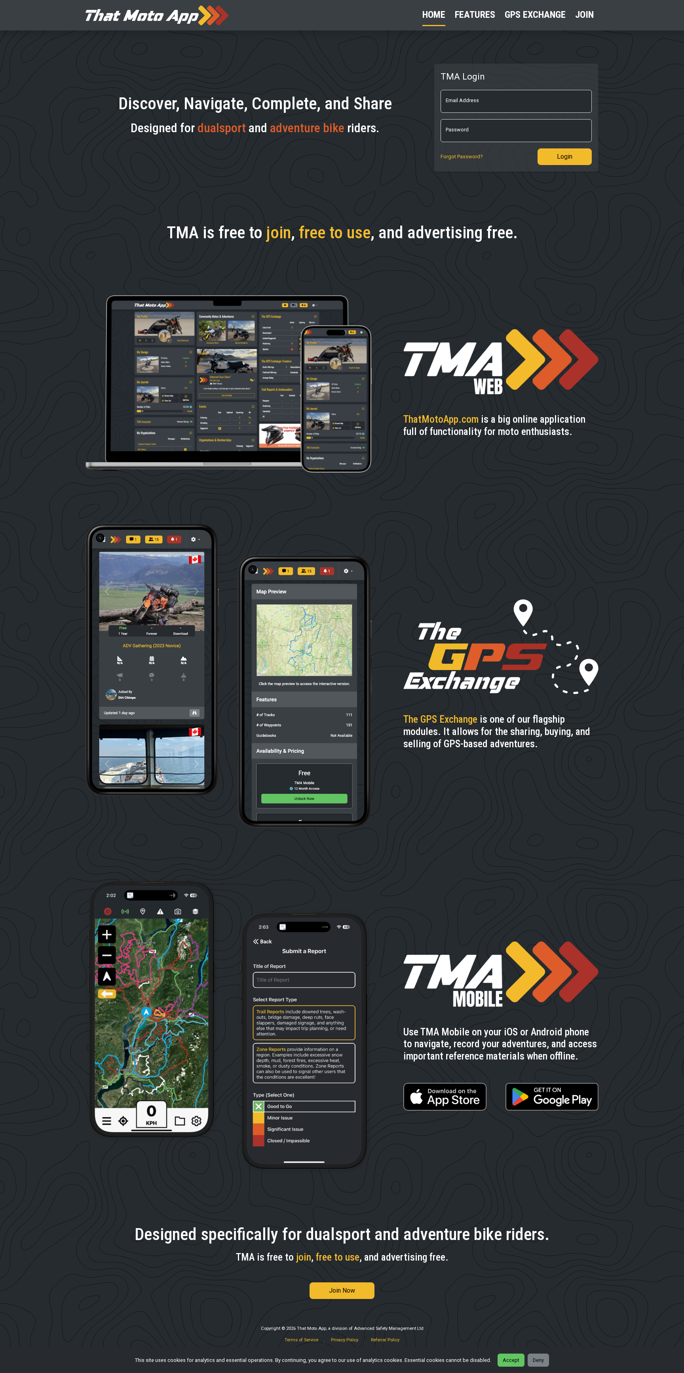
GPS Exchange (535, 14)
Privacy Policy (344, 1340)
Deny (538, 1360)
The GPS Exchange (440, 719)
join (278, 232)
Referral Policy (385, 1340)
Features (475, 14)
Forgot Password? (462, 157)
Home (433, 14)
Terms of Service (301, 1340)
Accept (511, 1360)
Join (584, 14)
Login (564, 156)
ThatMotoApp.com (441, 419)
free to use (334, 232)
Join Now (342, 1290)
